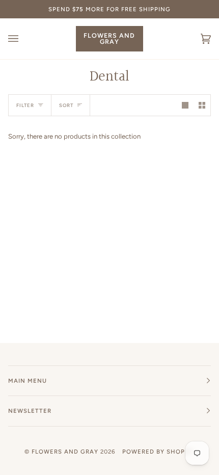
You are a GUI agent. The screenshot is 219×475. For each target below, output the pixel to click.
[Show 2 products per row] (202, 105)
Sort (66, 105)
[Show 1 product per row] (185, 105)
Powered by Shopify (158, 451)
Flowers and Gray (65, 451)
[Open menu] (23, 38)
